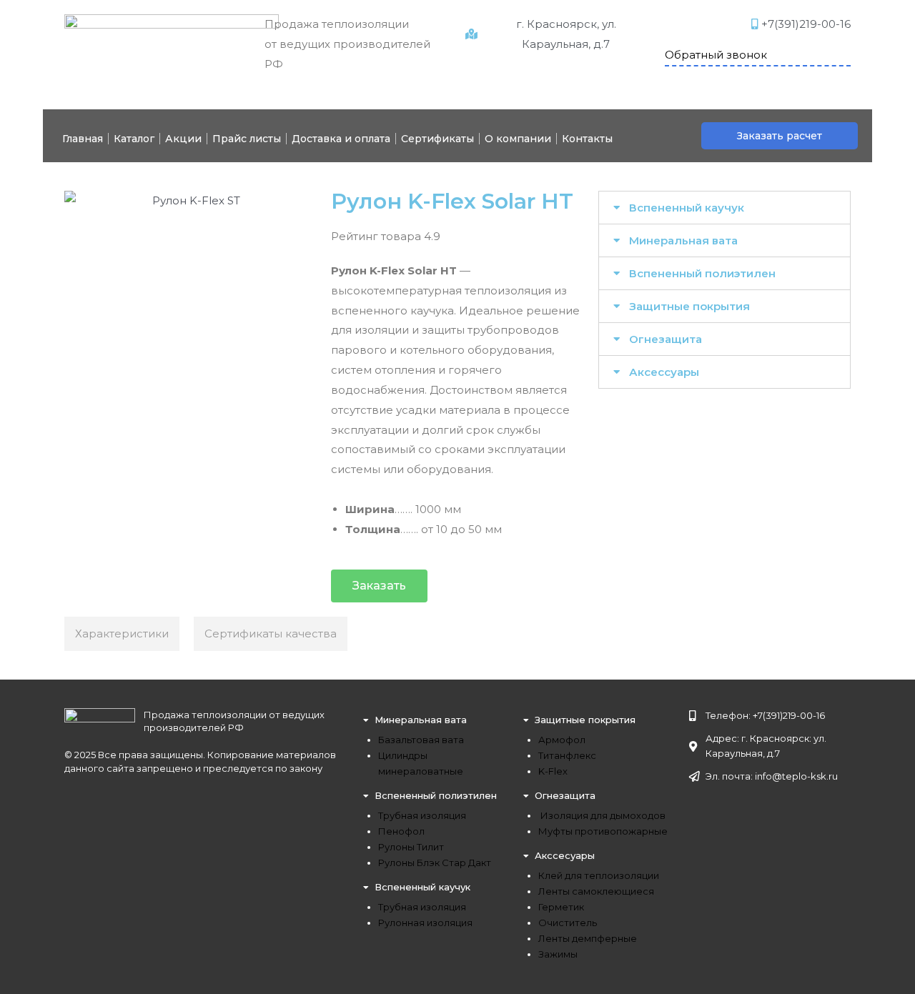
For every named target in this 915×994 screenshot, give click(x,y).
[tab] (724, 208)
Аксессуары (664, 372)
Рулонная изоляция (425, 922)
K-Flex (553, 771)
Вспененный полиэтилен (702, 273)
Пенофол (401, 831)
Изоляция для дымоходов (602, 815)
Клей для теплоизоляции (598, 875)
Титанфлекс (567, 755)
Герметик (561, 907)
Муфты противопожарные (603, 831)
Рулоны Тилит (411, 847)
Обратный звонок (716, 54)
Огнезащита (665, 339)
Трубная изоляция (422, 815)
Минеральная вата (683, 240)
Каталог (134, 138)
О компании (518, 138)
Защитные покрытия (689, 306)
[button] (779, 135)
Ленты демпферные (587, 938)
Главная (82, 138)
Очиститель (567, 922)
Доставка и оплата (341, 138)
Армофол (561, 739)
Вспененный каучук (686, 207)
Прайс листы (246, 138)
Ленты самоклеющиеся (596, 891)
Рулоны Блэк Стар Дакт (434, 862)
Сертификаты (437, 138)
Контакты (587, 138)
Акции (183, 138)
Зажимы (558, 954)
